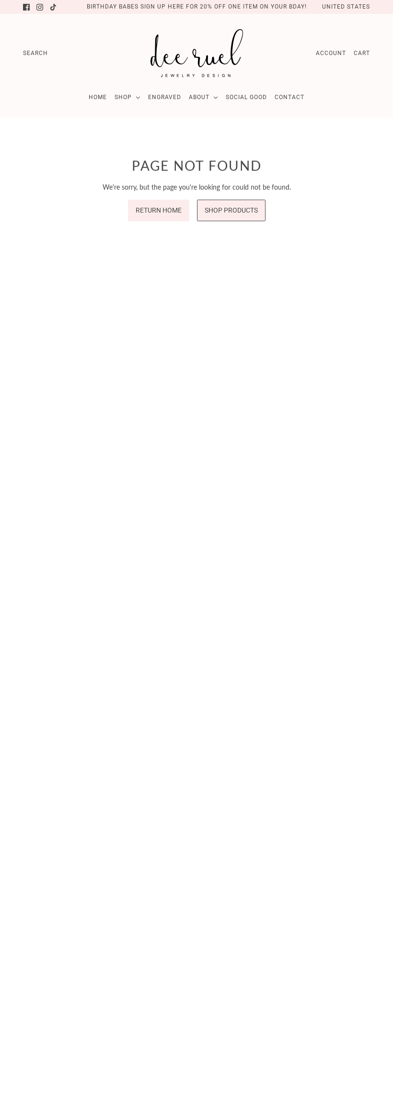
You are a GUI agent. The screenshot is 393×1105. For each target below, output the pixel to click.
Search (35, 53)
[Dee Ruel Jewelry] (196, 53)
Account (331, 53)
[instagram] (40, 7)
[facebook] (26, 7)
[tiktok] (53, 7)
